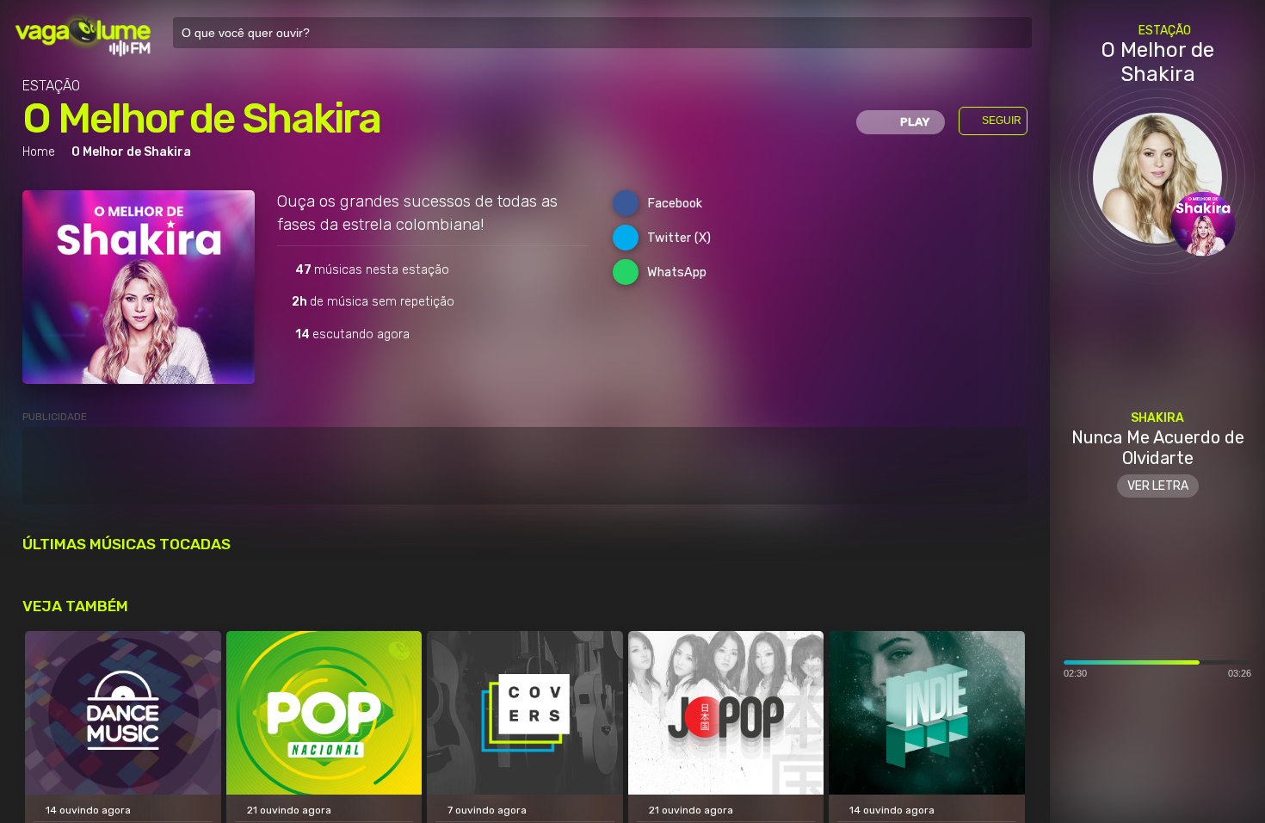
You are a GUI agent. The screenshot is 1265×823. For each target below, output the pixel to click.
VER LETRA (1157, 486)
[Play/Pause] (1157, 750)
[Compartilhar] (1245, 750)
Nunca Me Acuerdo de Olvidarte (1157, 447)
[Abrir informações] (1157, 807)
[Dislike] (1205, 750)
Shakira (1157, 418)
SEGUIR (1001, 120)
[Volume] (1069, 750)
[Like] (1109, 750)
